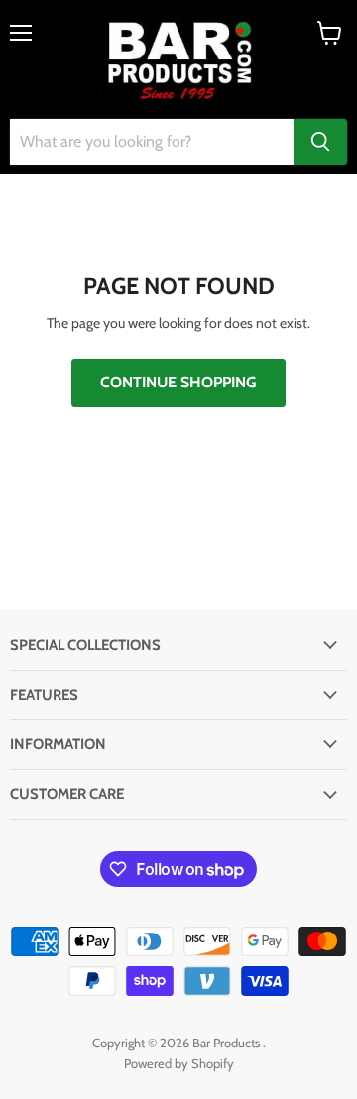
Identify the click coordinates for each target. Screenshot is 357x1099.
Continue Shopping (178, 382)
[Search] (320, 142)
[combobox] (152, 142)
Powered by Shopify (179, 1063)
